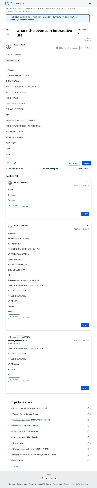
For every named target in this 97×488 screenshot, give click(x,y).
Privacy (12, 484)
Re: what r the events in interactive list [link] (20, 11)
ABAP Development (13, 60)
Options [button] (78, 33)
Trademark (57, 484)
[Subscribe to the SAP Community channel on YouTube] (51, 478)
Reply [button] (86, 163)
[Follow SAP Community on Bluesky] (46, 478)
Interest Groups (30, 8)
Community (19, 3)
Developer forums (67, 17)
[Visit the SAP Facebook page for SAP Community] (42, 478)
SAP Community (11, 8)
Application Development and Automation (51, 8)
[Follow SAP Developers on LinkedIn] (55, 478)
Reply (85, 214)
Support (67, 484)
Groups (20, 8)
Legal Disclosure (44, 484)
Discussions (71, 8)
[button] (81, 48)
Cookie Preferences (80, 484)
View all (14, 467)
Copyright (32, 484)
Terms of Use (22, 484)
